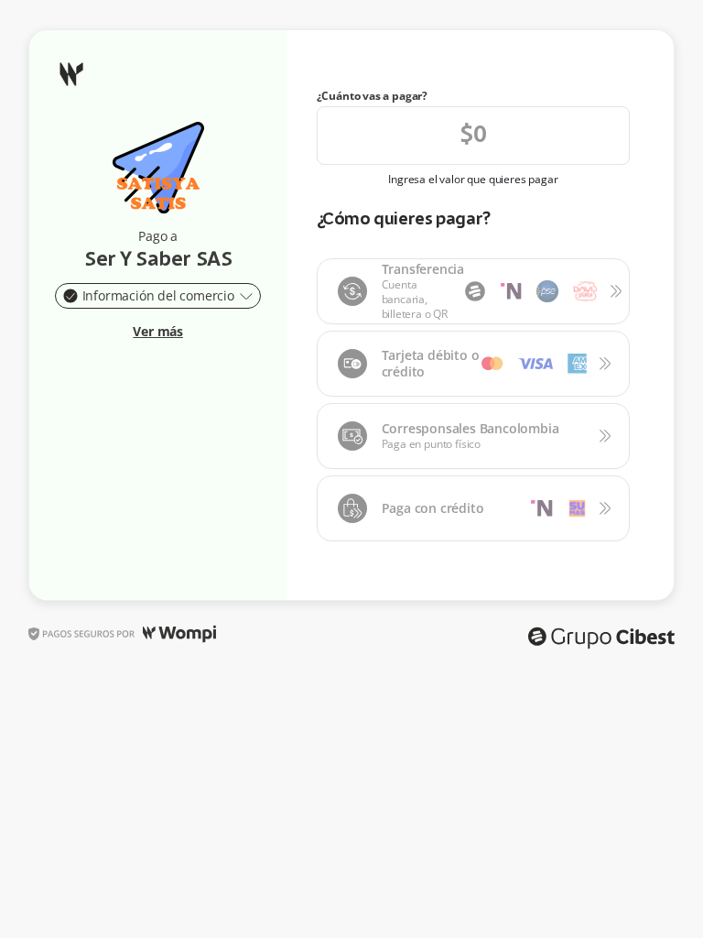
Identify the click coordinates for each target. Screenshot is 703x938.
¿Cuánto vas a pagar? (372, 96)
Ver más (158, 331)
